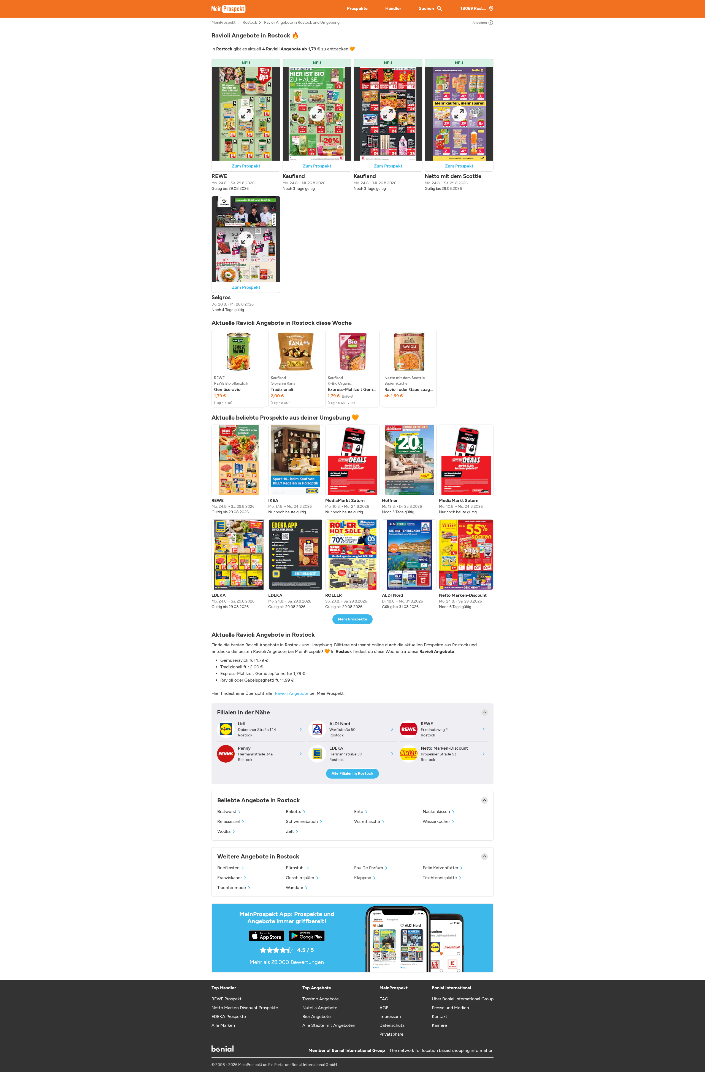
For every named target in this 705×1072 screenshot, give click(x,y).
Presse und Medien (450, 1007)
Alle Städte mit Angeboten (328, 1025)
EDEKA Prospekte (229, 1016)
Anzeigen (480, 23)
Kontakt (439, 1016)
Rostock (250, 23)
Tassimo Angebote (320, 998)
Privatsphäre (391, 1034)
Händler (393, 8)
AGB (384, 1007)
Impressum (390, 1016)
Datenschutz (392, 1025)
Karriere (439, 1025)
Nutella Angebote (319, 1007)
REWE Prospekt (227, 998)
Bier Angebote (316, 1016)
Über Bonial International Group (463, 998)
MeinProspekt (223, 23)
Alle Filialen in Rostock (352, 773)
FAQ (383, 998)
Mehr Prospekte (352, 619)
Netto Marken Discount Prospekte (245, 1007)
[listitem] (239, 368)
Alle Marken (223, 1025)
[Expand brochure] (245, 114)
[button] (246, 125)
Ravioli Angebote (291, 693)
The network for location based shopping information (441, 1050)
